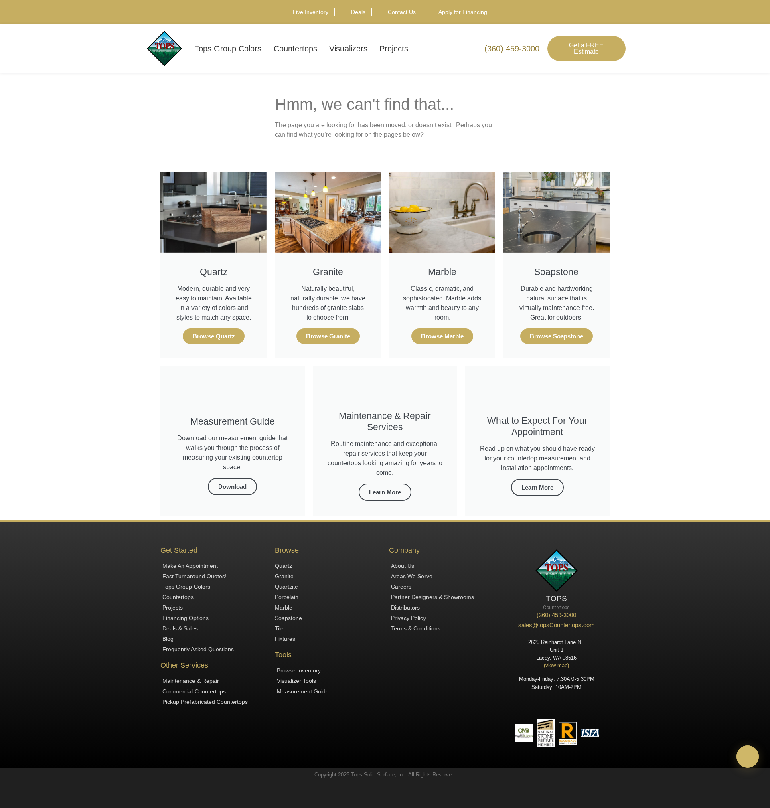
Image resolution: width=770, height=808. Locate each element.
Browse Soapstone (556, 336)
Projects (393, 48)
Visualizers (348, 48)
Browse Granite (328, 336)
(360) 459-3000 (556, 615)
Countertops (295, 48)
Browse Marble (442, 336)
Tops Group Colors (228, 48)
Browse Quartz (213, 336)
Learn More (385, 492)
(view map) (556, 665)
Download (232, 486)
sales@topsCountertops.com (556, 625)
